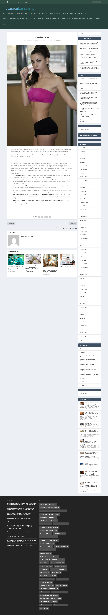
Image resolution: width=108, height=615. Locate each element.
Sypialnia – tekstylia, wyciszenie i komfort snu (45, 19)
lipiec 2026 (82, 147)
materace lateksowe (59, 533)
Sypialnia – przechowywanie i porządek (15, 19)
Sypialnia (33, 14)
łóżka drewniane (45, 592)
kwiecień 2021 (83, 249)
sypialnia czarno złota (57, 563)
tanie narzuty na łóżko (47, 585)
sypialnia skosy (44, 569)
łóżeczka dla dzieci (61, 585)
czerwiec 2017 (83, 325)
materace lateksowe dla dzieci (48, 537)
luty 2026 (82, 162)
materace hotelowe (45, 533)
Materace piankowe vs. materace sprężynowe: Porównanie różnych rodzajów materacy (88, 104)
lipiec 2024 (82, 187)
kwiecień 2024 (83, 191)
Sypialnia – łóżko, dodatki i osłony (49, 14)
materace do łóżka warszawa (48, 530)
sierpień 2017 (83, 318)
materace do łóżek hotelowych (49, 527)
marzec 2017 (83, 336)
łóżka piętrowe (44, 598)
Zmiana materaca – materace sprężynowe (25, 2)
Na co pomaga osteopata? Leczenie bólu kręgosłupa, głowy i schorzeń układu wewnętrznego (37, 200)
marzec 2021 (83, 253)
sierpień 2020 (83, 274)
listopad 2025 (83, 166)
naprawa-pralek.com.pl (86, 88)
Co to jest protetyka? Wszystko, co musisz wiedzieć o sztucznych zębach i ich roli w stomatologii (38, 180)
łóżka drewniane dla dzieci (59, 592)
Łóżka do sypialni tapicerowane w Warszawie (88, 79)
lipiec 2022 (82, 224)
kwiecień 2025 (83, 176)
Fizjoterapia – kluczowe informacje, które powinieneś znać (28, 186)
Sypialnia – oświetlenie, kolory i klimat (75, 14)
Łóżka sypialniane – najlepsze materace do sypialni (20, 521)
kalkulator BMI (55, 153)
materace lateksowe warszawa (49, 540)
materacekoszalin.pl (34, 40)
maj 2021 (82, 245)
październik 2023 (84, 202)
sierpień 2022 (83, 220)
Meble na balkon (89, 423)
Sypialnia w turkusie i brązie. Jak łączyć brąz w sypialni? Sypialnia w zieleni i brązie (21, 532)
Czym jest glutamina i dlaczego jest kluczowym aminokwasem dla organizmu (33, 194)
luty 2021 (82, 256)
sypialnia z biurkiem (62, 579)
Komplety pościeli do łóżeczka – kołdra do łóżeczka (20, 545)
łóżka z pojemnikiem (45, 605)
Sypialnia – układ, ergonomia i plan (73, 19)
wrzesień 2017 (83, 314)
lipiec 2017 (82, 321)
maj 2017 (82, 329)
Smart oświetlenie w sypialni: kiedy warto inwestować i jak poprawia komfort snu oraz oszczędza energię (89, 43)
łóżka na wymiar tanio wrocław (49, 595)
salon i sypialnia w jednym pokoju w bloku (52, 559)
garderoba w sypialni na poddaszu (49, 507)
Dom (4, 14)
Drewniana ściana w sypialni (48, 504)
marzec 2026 (83, 158)
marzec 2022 (83, 234)
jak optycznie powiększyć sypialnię (49, 514)
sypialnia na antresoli (46, 566)
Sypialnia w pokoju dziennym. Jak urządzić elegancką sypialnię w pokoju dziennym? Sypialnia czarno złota (20, 509)
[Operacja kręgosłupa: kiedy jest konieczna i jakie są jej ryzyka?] (16, 259)
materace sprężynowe (46, 546)
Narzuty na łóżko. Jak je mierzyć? (15, 536)
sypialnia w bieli (56, 572)
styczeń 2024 (83, 198)
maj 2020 (82, 285)
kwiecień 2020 (83, 289)
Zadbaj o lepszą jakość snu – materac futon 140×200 (67, 267)
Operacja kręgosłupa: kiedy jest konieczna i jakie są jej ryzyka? (15, 268)
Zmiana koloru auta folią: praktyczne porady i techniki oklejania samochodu (89, 62)
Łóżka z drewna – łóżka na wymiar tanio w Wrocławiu (88, 98)
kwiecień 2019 (83, 307)
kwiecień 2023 (83, 209)
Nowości (87, 463)
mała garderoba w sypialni (47, 550)
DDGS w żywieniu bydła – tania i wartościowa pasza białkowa (89, 432)
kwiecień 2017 (83, 332)
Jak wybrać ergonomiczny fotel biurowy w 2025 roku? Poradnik (29, 190)
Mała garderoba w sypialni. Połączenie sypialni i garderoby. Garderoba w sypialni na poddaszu (19, 513)
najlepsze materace (45, 553)
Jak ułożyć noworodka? (19, 175)
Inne (26, 14)
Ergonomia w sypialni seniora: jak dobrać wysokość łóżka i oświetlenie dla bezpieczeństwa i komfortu (89, 56)
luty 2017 (82, 340)
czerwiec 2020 (83, 282)
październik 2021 (84, 238)
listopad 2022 (83, 213)
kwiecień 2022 (83, 231)
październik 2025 (84, 169)
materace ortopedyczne (47, 543)
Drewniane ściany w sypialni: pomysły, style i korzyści (92, 403)
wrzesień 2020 (83, 271)
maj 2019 (82, 303)
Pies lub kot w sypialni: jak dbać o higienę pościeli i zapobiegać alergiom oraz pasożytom (89, 69)
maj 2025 (82, 173)
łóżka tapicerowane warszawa (49, 601)
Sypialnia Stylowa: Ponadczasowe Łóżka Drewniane (88, 84)
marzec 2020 (83, 292)
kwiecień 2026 (83, 155)
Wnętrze (89, 19)
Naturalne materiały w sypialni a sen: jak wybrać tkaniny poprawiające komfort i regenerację (89, 50)
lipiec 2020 (82, 278)
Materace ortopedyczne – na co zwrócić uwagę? (19, 518)
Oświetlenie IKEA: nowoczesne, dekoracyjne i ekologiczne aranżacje (91, 414)
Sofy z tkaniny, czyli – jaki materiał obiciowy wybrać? (89, 115)
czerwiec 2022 (83, 227)
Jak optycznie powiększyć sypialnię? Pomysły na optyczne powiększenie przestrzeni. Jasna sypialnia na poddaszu (89, 454)
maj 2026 (82, 151)
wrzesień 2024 (83, 184)
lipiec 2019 (82, 296)
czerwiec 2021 (83, 242)
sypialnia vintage (45, 572)
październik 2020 (84, 267)
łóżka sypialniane (56, 598)
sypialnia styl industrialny (58, 569)
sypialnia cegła (44, 563)
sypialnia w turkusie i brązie (48, 576)
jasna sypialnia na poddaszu (48, 517)
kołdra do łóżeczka (45, 524)
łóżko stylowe (44, 608)
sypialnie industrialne (46, 582)
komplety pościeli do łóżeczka (48, 520)
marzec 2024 (83, 195)
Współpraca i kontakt (15, 14)
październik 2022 (84, 216)
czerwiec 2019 (83, 300)
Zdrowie (6, 24)
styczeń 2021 (83, 260)
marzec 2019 (83, 311)
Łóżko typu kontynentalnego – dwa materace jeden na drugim (89, 93)
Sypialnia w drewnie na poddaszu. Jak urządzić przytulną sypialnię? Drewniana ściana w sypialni (21, 541)
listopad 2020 (83, 263)
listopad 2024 (83, 180)
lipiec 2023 (82, 205)
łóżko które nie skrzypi (60, 605)
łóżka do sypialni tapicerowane (49, 588)
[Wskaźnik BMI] (42, 95)
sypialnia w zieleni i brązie (47, 579)
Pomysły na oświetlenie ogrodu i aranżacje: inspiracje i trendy (91, 473)
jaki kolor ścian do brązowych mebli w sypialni (53, 511)
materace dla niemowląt (60, 524)
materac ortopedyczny (61, 546)
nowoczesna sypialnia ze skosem (49, 556)
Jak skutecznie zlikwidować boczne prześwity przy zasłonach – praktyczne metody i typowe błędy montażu (89, 484)
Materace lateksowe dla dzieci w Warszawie (88, 120)
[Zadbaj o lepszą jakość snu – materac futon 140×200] (67, 259)
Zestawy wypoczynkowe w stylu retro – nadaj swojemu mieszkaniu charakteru (89, 110)
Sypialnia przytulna (60, 566)
